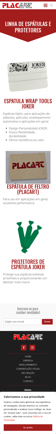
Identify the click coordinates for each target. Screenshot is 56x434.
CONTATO (28, 381)
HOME (28, 356)
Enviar (47, 321)
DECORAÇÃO (28, 373)
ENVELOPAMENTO (28, 364)
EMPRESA (28, 360)
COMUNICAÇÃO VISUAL (28, 368)
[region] (28, 413)
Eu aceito (28, 427)
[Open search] (51, 5)
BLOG (28, 377)
